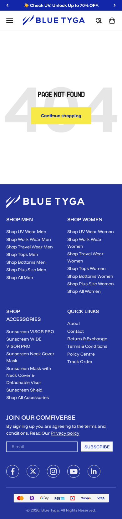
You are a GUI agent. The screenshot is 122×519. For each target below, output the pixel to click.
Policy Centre (81, 354)
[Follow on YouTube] (73, 471)
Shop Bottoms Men (26, 262)
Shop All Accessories (27, 397)
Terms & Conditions (87, 346)
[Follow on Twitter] (33, 471)
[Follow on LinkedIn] (94, 471)
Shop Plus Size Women (90, 284)
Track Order (80, 361)
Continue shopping (61, 115)
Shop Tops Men (22, 254)
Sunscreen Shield (24, 390)
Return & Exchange (87, 339)
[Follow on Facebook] (12, 471)
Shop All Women (84, 291)
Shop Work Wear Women (84, 243)
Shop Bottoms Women (90, 276)
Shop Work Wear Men (28, 239)
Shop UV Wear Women (90, 231)
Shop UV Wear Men (26, 231)
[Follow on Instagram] (53, 471)
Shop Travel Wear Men (29, 247)
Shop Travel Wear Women (85, 257)
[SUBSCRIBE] (69, 448)
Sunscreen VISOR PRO (30, 331)
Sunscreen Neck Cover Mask (30, 357)
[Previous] (7, 5)
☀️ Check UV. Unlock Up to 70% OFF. (61, 5)
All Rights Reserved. (78, 510)
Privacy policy (65, 433)
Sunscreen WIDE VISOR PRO (23, 342)
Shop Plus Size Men (26, 269)
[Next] (115, 5)
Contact (75, 331)
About (73, 323)
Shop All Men (19, 277)
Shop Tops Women (86, 268)
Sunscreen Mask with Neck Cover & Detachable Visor (28, 375)
